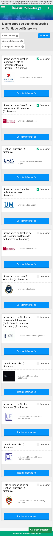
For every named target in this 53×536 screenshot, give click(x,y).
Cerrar (49, 3)
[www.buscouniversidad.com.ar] (26, 9)
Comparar (44, 59)
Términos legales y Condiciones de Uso (26, 533)
